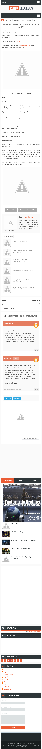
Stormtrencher (8, 323)
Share (15, 210)
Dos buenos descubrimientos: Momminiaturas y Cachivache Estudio (8, 306)
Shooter (6, 679)
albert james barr (25, 46)
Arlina (9, 745)
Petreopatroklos (8, 674)
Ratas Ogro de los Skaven (19, 241)
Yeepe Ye (6, 687)
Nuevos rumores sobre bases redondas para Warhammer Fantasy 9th (22, 270)
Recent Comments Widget (35, 631)
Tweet (8, 210)
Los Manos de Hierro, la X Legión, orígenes (23, 540)
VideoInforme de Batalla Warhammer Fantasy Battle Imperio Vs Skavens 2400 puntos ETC (23, 279)
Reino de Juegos (21, 743)
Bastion (18, 41)
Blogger (24, 746)
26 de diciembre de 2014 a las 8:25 (12, 350)
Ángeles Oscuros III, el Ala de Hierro (21, 548)
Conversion (8, 398)
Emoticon (17, 398)
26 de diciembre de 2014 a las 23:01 (12, 389)
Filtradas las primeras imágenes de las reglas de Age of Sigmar (23, 288)
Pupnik (6, 677)
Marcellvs (6, 672)
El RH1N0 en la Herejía (17, 532)
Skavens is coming (34, 303)
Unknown (6, 682)
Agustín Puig (7, 670)
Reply (36, 350)
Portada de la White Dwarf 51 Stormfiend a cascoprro (20, 260)
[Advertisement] (21, 460)
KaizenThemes (35, 745)
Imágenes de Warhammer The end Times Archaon (22, 251)
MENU (4, 2)
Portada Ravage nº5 (16, 523)
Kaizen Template (22, 745)
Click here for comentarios (27, 316)
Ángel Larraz (7, 358)
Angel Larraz (28, 217)
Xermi (5, 684)
